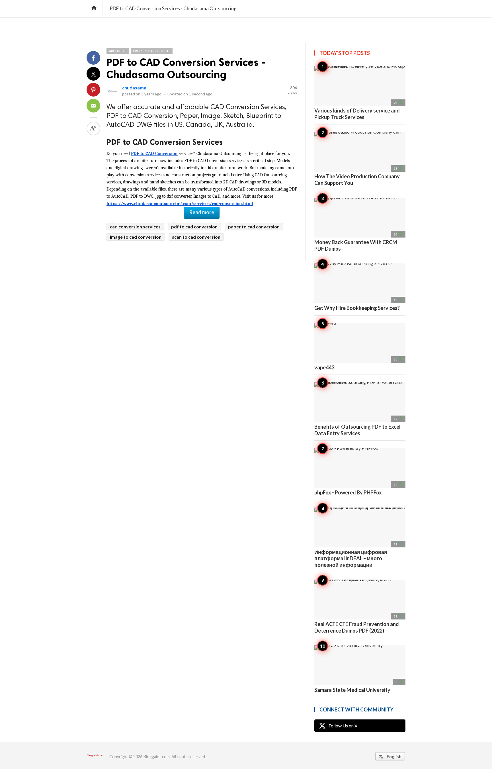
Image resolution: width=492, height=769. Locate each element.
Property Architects (151, 51)
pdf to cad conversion (194, 226)
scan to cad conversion (196, 237)
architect (118, 51)
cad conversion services (135, 226)
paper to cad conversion (254, 226)
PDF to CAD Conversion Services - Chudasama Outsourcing (186, 68)
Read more (201, 212)
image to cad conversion (135, 237)
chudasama (134, 87)
